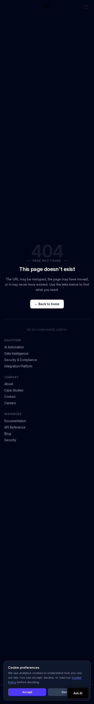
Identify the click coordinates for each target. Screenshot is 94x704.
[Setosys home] (47, 7)
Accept (27, 692)
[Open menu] (86, 7)
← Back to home (47, 304)
